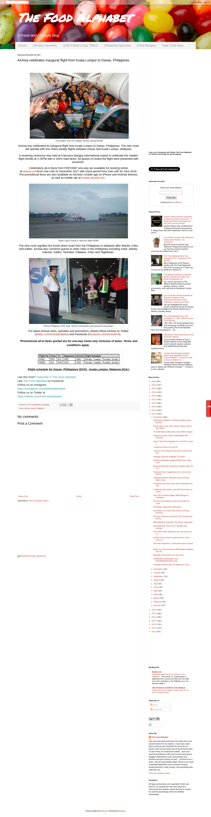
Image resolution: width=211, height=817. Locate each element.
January (157, 605)
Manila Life (156, 672)
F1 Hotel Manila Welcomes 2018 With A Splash (173, 432)
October (157, 573)
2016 (154, 610)
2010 (154, 632)
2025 (154, 385)
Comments (157, 710)
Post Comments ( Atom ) (39, 501)
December (158, 417)
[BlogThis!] (64, 404)
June (156, 587)
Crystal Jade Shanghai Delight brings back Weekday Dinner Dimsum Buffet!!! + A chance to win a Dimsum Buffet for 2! (178, 356)
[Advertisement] (78, 528)
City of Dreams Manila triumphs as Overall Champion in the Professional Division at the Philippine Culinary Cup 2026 (178, 298)
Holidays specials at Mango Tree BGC (169, 457)
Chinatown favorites (117, 45)
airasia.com (30, 171)
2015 (154, 613)
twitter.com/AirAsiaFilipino (52, 334)
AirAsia (27, 408)
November (158, 569)
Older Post (134, 496)
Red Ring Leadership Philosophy (167, 507)
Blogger (122, 811)
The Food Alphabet (74, 17)
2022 (154, 396)
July (156, 584)
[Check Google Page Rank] (154, 720)
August (157, 580)
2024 (154, 388)
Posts (154, 705)
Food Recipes (146, 45)
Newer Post (23, 496)
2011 (154, 628)
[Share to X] (67, 404)
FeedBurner (177, 202)
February (158, 602)
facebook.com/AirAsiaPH (104, 334)
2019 (154, 407)
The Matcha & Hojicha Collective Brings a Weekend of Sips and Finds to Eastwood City (177, 277)
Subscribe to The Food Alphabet (56, 377)
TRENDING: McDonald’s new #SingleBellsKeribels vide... (166, 560)
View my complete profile (159, 773)
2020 (154, 403)
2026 (154, 381)
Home (22, 45)
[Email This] (61, 404)
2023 (154, 392)
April (156, 594)
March (156, 598)
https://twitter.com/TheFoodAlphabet (39, 396)
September (158, 576)
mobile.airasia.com (93, 177)
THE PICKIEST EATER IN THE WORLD (168, 688)
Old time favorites (45, 45)
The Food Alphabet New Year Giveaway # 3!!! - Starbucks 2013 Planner (177, 258)
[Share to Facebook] (71, 404)
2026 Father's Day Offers (80, 45)
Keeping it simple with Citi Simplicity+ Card (171, 565)
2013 (154, 621)
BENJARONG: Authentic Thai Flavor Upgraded (172, 522)
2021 (154, 399)
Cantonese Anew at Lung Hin (165, 447)
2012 (154, 624)
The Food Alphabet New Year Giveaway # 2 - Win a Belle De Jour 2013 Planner (178, 318)
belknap (104, 811)
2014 (154, 617)
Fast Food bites (173, 45)
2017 (154, 414)
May (156, 591)
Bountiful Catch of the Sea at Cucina (168, 555)
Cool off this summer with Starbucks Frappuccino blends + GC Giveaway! (179, 239)
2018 (154, 410)
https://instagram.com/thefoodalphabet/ (41, 388)
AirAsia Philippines (37, 408)
